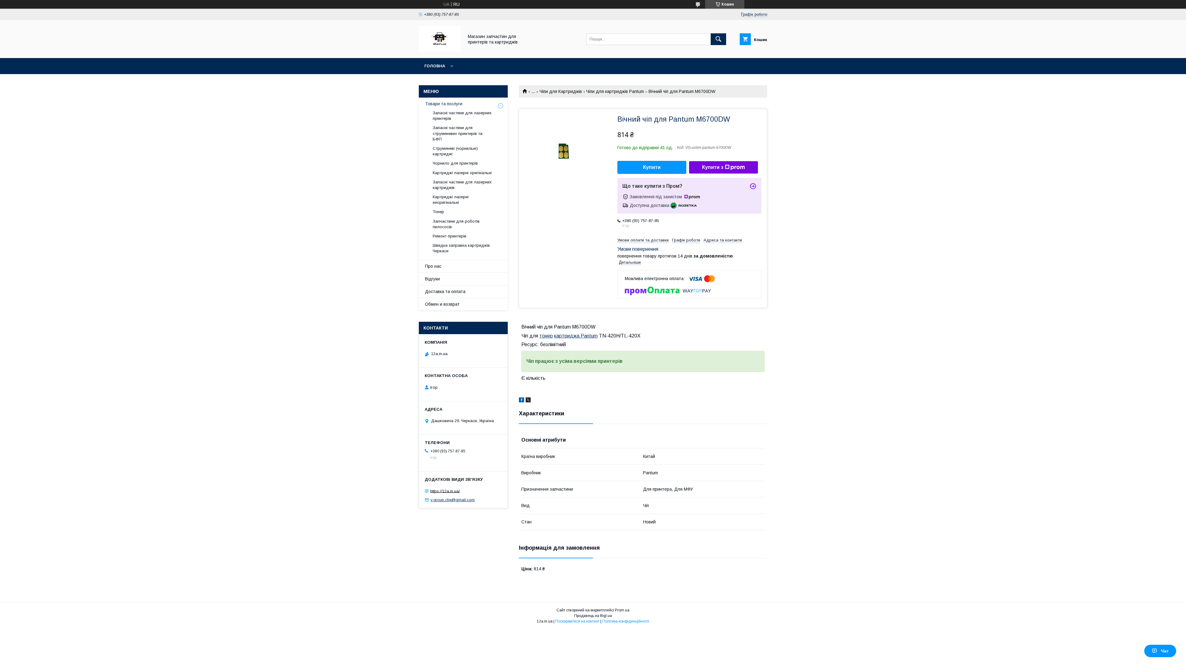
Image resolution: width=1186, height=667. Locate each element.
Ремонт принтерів (449, 236)
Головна (434, 66)
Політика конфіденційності (625, 621)
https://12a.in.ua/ (445, 491)
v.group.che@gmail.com (453, 499)
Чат (1165, 650)
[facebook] (521, 400)
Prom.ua (622, 610)
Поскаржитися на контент (577, 621)
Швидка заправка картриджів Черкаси (461, 248)
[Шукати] (718, 39)
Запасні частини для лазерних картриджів (462, 185)
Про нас (433, 266)
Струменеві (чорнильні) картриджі (455, 151)
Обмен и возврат (442, 304)
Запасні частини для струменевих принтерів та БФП (457, 133)
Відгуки (432, 278)
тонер (546, 335)
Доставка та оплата (445, 291)
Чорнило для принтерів (455, 163)
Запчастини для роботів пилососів (456, 224)
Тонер (438, 211)
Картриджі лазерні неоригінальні (451, 200)
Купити (652, 167)
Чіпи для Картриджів (561, 91)
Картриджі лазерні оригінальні (462, 172)
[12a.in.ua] (440, 50)
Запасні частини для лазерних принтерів (462, 116)
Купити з (712, 167)
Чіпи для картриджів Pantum (615, 91)
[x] (528, 400)
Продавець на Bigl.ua (593, 616)
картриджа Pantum (576, 335)
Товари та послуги (443, 103)
